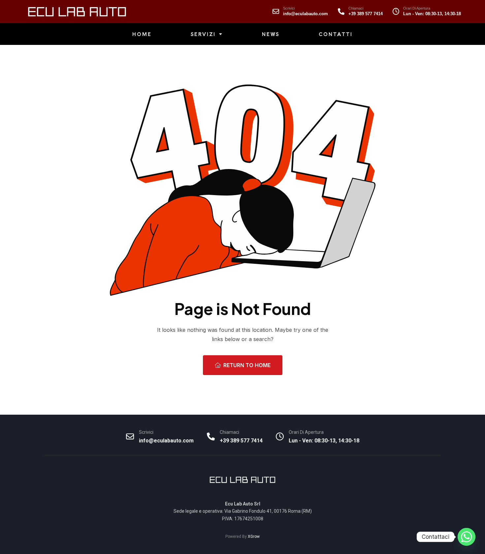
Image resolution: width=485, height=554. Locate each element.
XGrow (254, 536)
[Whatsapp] (466, 537)
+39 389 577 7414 (365, 13)
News (271, 34)
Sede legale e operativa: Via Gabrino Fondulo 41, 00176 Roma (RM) (243, 511)
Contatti (335, 34)
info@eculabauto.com (305, 13)
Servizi (203, 34)
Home (141, 34)
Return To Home (247, 365)
